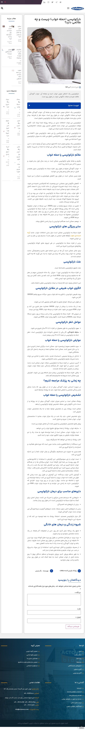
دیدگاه (78, 593)
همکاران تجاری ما (32, 658)
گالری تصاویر (78, 669)
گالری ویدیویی (77, 673)
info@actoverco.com (22, 709)
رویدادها (79, 658)
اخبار (80, 651)
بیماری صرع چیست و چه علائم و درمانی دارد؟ (18, 31)
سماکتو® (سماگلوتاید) (18, 105)
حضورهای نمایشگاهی (75, 666)
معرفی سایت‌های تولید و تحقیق (28, 662)
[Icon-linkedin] (44, 2)
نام (79, 609)
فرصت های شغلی (76, 703)
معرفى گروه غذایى (32, 655)
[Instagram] (48, 2)
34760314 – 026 (19, 702)
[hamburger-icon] (68, 8)
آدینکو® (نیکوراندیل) (7, 152)
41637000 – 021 (29, 693)
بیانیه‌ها (79, 662)
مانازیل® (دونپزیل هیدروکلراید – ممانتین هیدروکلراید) (18, 159)
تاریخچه (79, 688)
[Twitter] (52, 2)
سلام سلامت (78, 655)
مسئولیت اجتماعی (32, 666)
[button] (32, 1)
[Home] (60, 2)
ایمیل (78, 617)
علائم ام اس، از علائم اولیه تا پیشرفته (19, 54)
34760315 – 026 (30, 702)
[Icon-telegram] (56, 2)
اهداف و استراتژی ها (75, 695)
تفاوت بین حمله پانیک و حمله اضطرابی (18, 75)
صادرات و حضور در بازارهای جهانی (72, 699)
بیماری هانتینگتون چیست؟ (8, 52)
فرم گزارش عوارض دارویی (74, 706)
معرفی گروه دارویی (32, 651)
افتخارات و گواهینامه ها (74, 692)
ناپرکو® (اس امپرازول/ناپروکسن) (7, 128)
